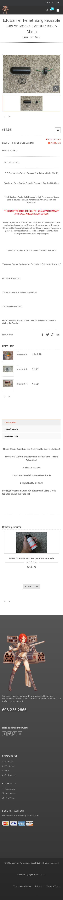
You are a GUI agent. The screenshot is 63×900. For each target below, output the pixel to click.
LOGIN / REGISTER (52, 2)
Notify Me (55, 142)
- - (17, 351)
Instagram (10, 793)
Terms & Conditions (22, 886)
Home (25, 37)
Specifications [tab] (11, 429)
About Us (9, 761)
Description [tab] (10, 422)
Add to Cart (33, 586)
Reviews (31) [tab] (11, 436)
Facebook (9, 789)
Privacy (38, 886)
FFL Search (9, 766)
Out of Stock (13, 162)
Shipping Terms (53, 886)
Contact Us (10, 775)
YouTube (10, 798)
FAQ (6, 770)
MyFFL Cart (33, 874)
